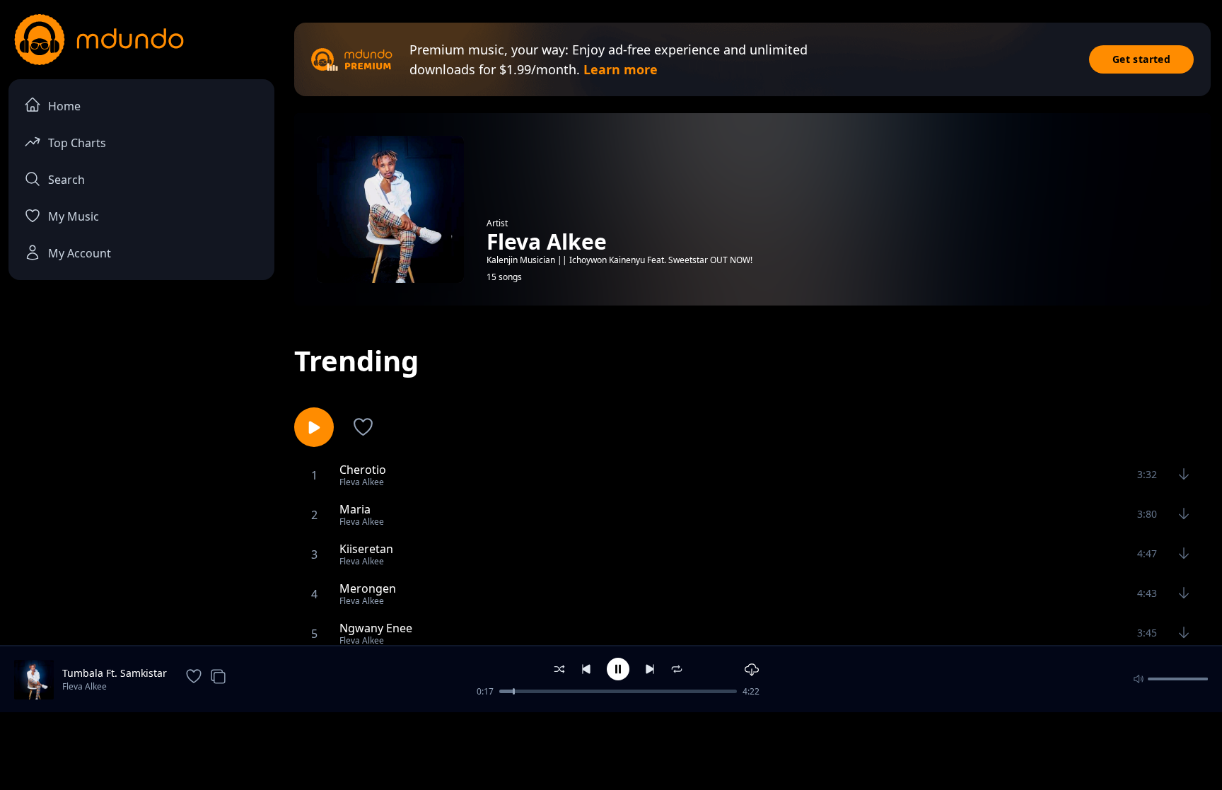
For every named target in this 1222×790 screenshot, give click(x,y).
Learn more (620, 69)
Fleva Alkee (84, 686)
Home (64, 106)
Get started (1141, 59)
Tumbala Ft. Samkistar (114, 673)
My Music (73, 216)
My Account (79, 253)
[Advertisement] (611, 750)
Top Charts (77, 143)
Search (66, 179)
